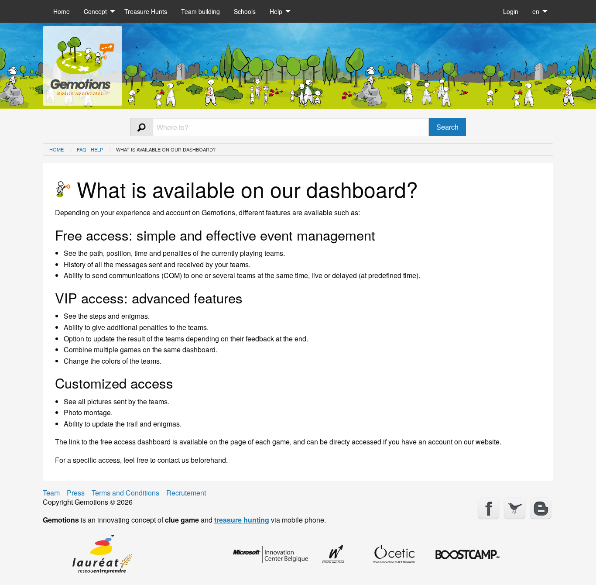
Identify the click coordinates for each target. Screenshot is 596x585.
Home (61, 11)
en (535, 11)
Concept (95, 11)
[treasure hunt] (82, 63)
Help (276, 11)
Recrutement (186, 492)
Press (76, 492)
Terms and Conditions (125, 492)
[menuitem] (61, 11)
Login (510, 11)
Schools (245, 11)
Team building (200, 11)
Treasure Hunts (145, 11)
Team (51, 492)
